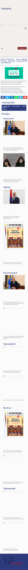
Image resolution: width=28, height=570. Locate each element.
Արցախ (3, 65)
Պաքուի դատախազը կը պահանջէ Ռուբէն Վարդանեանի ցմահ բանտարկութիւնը (12, 371)
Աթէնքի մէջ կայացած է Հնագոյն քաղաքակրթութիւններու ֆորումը (10, 549)
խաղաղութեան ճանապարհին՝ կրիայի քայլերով (14, 106)
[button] (25, 28)
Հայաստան (8, 118)
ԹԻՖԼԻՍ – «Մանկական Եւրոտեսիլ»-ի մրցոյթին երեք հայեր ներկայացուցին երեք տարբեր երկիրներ (13, 337)
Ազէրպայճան (9, 343)
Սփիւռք (6, 187)
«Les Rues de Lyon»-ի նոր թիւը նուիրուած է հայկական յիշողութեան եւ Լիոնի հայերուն (12, 263)
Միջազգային (9, 488)
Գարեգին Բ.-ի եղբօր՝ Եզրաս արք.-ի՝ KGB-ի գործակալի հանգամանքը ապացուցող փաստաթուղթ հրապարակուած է (12, 180)
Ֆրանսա (7, 407)
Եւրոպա (6, 65)
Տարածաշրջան (10, 272)
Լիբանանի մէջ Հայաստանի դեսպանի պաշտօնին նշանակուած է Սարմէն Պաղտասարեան (11, 217)
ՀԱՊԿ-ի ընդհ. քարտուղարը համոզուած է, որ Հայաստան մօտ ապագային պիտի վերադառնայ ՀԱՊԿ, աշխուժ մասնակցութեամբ (13, 149)
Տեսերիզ (6, 113)
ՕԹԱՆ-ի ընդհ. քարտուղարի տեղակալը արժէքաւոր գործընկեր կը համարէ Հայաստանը (13, 518)
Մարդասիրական (12, 65)
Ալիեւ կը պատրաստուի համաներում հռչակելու (13, 400)
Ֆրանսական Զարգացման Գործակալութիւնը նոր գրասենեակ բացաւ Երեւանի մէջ (13, 482)
